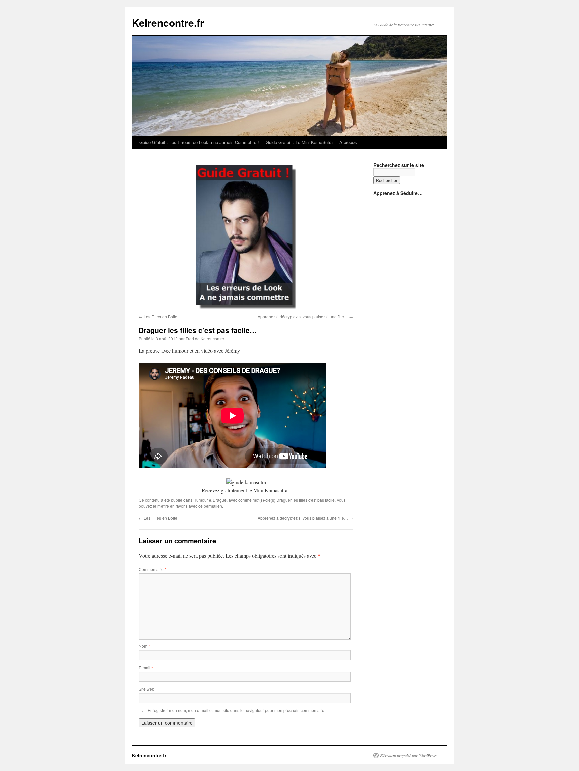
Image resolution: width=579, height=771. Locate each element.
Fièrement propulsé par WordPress (408, 755)
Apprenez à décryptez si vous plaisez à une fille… (305, 316)
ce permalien (210, 506)
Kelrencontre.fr (168, 22)
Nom (144, 646)
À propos (348, 142)
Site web (146, 689)
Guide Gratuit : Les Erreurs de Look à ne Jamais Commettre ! (199, 142)
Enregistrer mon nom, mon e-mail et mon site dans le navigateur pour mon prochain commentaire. (236, 710)
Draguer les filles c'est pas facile (305, 500)
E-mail (146, 667)
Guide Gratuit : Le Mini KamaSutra (299, 142)
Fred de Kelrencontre (205, 338)
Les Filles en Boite (158, 316)
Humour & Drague (210, 500)
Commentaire (152, 569)
